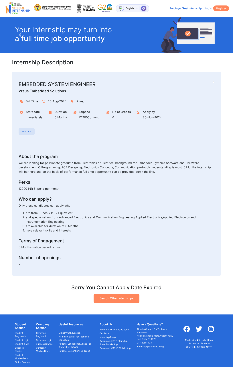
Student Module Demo (22, 357)
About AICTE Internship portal (114, 329)
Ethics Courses (22, 362)
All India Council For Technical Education (74, 338)
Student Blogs (22, 344)
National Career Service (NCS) (74, 350)
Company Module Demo (43, 349)
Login (208, 8)
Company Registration (42, 335)
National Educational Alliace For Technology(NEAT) (75, 345)
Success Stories (19, 349)
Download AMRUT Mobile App (115, 348)
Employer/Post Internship (186, 8)
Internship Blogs (108, 337)
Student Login (22, 340)
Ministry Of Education (69, 332)
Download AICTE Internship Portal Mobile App (113, 343)
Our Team (104, 333)
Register (221, 8)
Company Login (44, 340)
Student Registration (21, 335)
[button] (20, 35)
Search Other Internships (116, 298)
